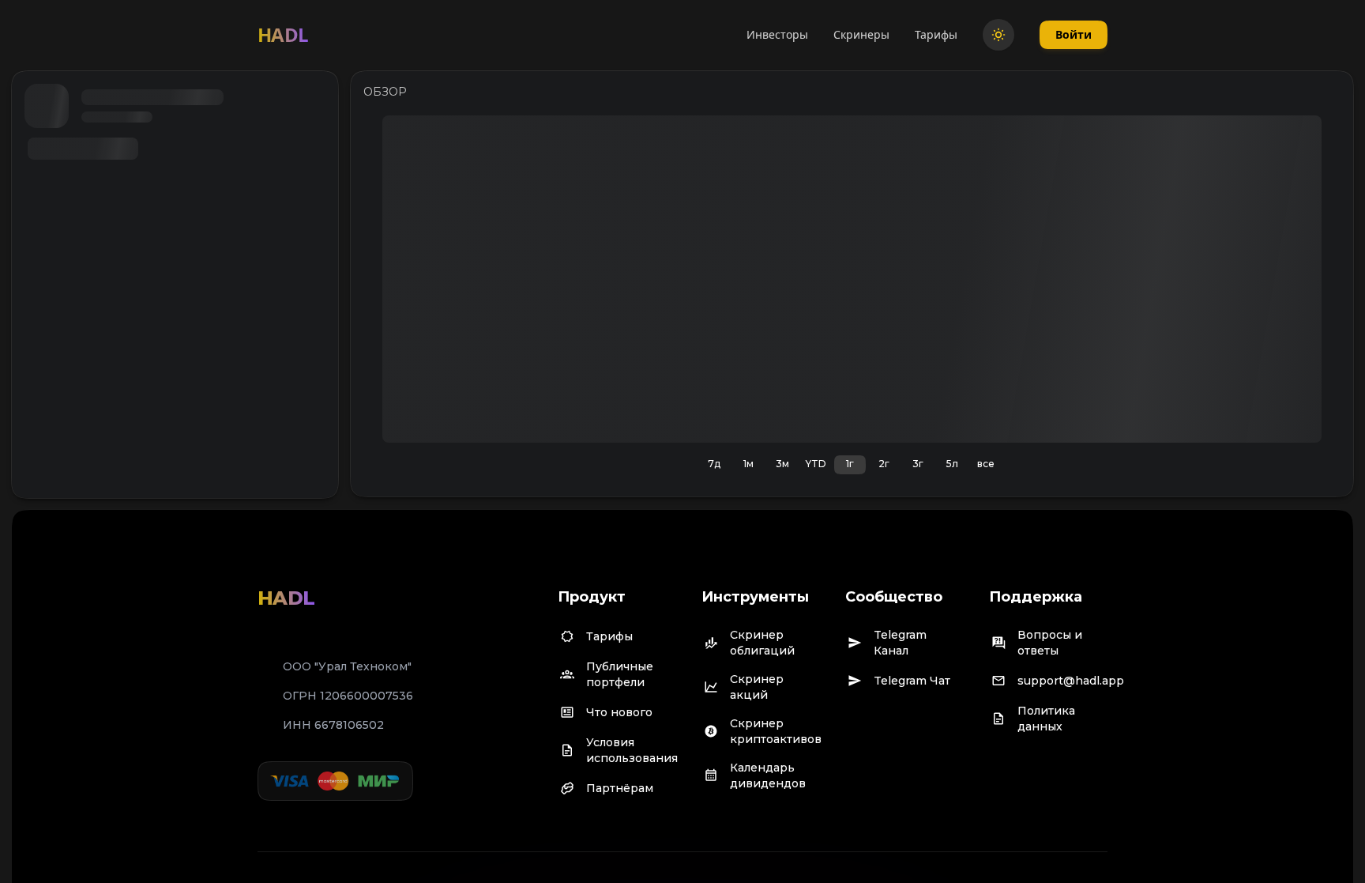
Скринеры (861, 34)
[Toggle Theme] (998, 35)
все (986, 464)
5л (952, 464)
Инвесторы (777, 34)
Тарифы (936, 34)
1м (748, 464)
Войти (1073, 34)
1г (850, 464)
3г (917, 464)
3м (782, 464)
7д (714, 464)
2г (883, 464)
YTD (816, 464)
